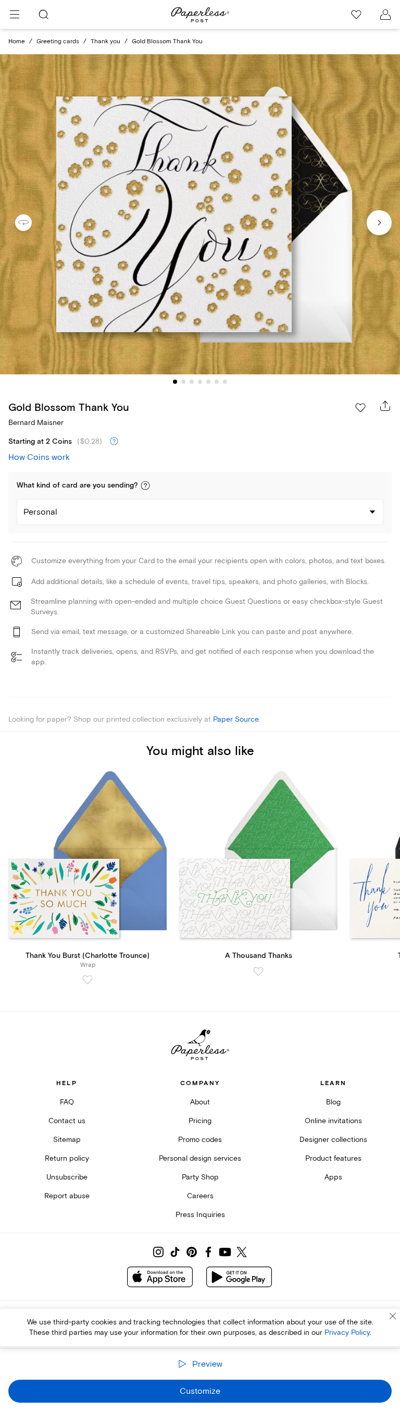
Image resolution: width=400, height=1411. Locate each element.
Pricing (200, 1120)
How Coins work (39, 457)
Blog (333, 1102)
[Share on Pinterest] (191, 1252)
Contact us (66, 1120)
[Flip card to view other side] (31, 222)
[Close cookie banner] (392, 1316)
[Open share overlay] (385, 405)
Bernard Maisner (36, 422)
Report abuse (67, 1195)
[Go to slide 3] (192, 382)
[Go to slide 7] (225, 382)
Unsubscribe (67, 1177)
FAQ (67, 1102)
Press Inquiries (200, 1214)
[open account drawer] (385, 14)
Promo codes (200, 1139)
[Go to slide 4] (200, 382)
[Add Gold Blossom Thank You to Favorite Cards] (360, 408)
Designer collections (333, 1139)
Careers (200, 1195)
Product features (333, 1158)
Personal (40, 512)
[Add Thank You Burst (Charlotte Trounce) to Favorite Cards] (87, 980)
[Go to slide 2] (183, 382)
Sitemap (67, 1139)
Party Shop (200, 1177)
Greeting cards (57, 41)
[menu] (14, 14)
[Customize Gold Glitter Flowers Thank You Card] (200, 214)
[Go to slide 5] (208, 382)
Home (16, 41)
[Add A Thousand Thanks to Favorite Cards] (258, 971)
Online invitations (333, 1120)
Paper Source (236, 719)
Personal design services (200, 1158)
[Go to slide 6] (217, 382)
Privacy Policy (347, 1332)
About (200, 1102)
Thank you (105, 41)
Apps (333, 1177)
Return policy (67, 1158)
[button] (145, 485)
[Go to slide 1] (175, 382)
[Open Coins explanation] (114, 441)
